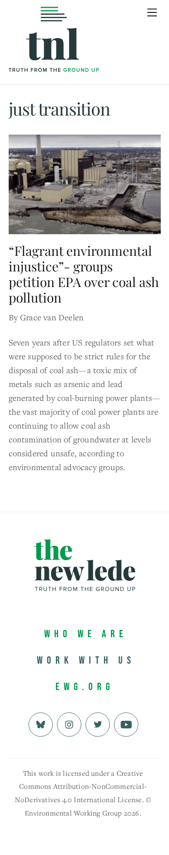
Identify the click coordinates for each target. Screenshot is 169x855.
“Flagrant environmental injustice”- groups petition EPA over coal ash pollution (84, 274)
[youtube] (126, 723)
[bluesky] (40, 723)
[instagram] (69, 723)
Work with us (86, 660)
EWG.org (84, 687)
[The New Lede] (54, 54)
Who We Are (85, 634)
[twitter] (97, 723)
